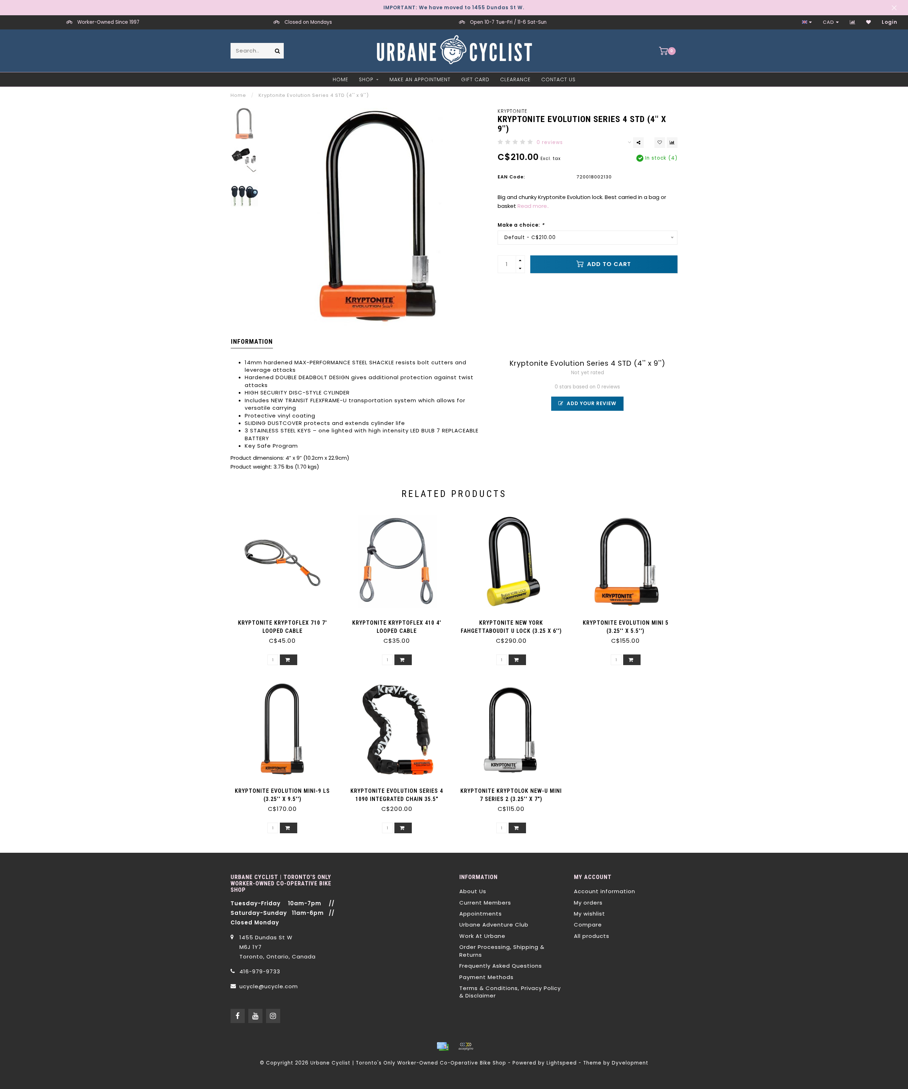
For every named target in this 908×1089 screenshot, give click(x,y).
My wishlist (589, 913)
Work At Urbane (482, 936)
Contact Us (558, 79)
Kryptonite (512, 111)
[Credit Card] (443, 1046)
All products (591, 936)
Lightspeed (562, 1063)
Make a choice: (521, 225)
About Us (472, 891)
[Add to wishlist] (659, 142)
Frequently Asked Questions (500, 965)
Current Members (485, 902)
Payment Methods (486, 977)
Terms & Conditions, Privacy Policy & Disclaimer (510, 991)
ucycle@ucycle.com (268, 986)
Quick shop (286, 620)
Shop (366, 79)
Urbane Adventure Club (493, 924)
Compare (588, 924)
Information (252, 341)
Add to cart (608, 264)
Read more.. (533, 206)
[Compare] (853, 22)
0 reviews (550, 142)
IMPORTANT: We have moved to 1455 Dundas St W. (454, 7)
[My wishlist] (868, 22)
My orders (588, 902)
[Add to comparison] (672, 142)
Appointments (480, 913)
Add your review (590, 403)
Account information (604, 891)
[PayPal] (466, 1046)
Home (340, 79)
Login (889, 22)
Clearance (515, 79)
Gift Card (475, 79)
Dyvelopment (630, 1063)
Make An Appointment (419, 79)
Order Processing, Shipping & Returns (501, 950)
